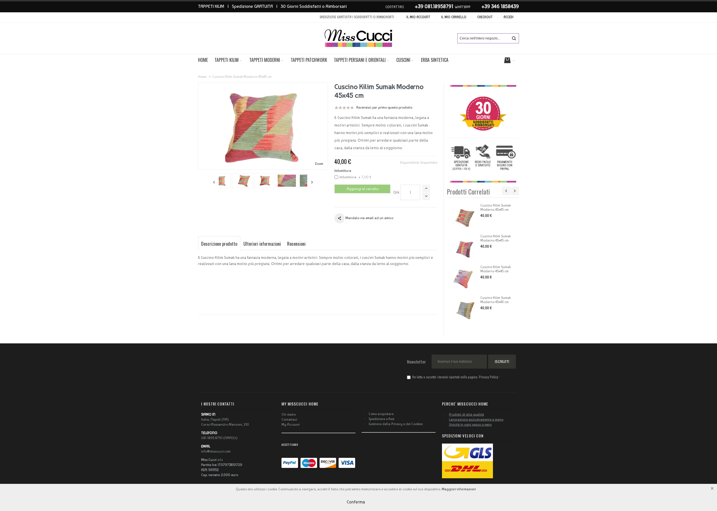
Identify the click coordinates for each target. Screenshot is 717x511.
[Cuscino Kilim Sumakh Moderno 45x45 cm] (229, 180)
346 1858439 (505, 6)
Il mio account (418, 17)
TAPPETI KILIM (211, 6)
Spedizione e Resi (381, 419)
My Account (290, 424)
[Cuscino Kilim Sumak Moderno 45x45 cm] (464, 217)
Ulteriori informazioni (262, 243)
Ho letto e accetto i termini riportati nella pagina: (454, 376)
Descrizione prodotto (219, 243)
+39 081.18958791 (434, 6)
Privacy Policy (488, 376)
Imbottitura (342, 171)
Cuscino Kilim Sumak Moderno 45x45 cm (495, 207)
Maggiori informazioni (459, 489)
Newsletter (416, 361)
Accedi (508, 17)
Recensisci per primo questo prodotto (384, 107)
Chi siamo (288, 414)
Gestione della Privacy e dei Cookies (396, 424)
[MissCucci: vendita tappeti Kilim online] (358, 38)
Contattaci (289, 419)
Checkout (485, 17)
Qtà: (396, 192)
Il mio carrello (453, 17)
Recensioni (296, 243)
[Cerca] (514, 38)
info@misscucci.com (216, 451)
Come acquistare (381, 414)
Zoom (319, 164)
